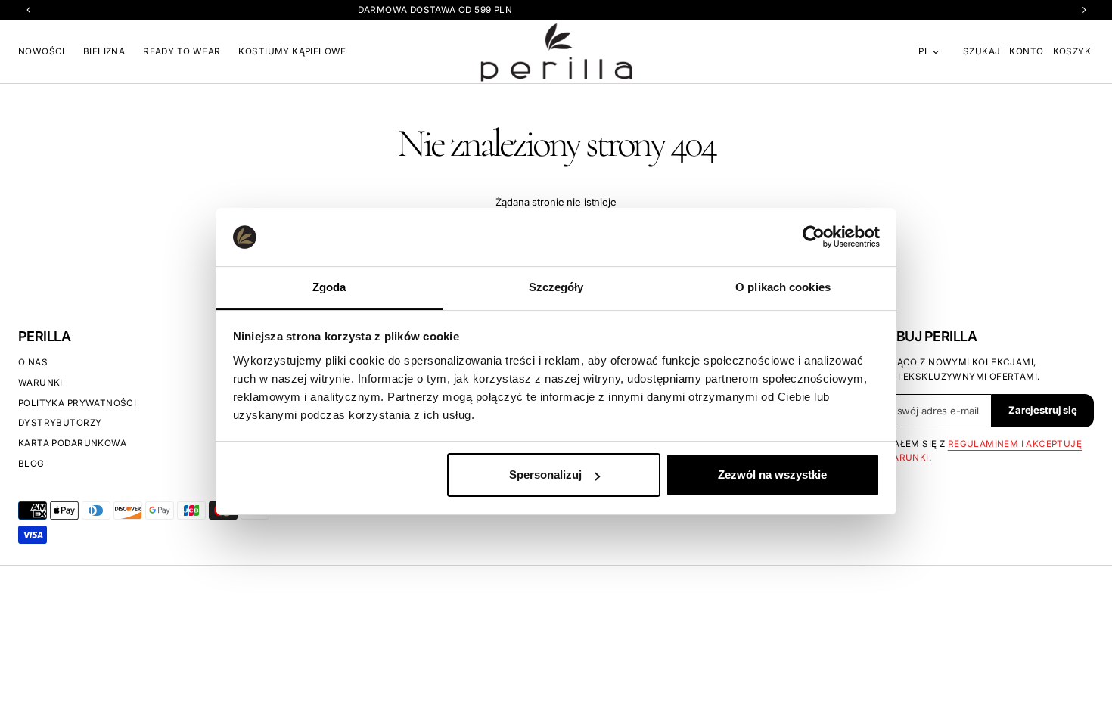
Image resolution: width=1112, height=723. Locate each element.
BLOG (31, 463)
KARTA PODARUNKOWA (72, 443)
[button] (981, 52)
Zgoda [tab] (329, 287)
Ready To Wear (181, 51)
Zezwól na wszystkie (772, 474)
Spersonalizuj (545, 474)
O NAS (33, 362)
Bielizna (104, 51)
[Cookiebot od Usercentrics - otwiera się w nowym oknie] (813, 236)
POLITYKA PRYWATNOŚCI (77, 403)
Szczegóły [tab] (556, 287)
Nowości (41, 51)
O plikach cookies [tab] (783, 287)
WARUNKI (40, 382)
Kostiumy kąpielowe (292, 51)
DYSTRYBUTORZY (59, 422)
